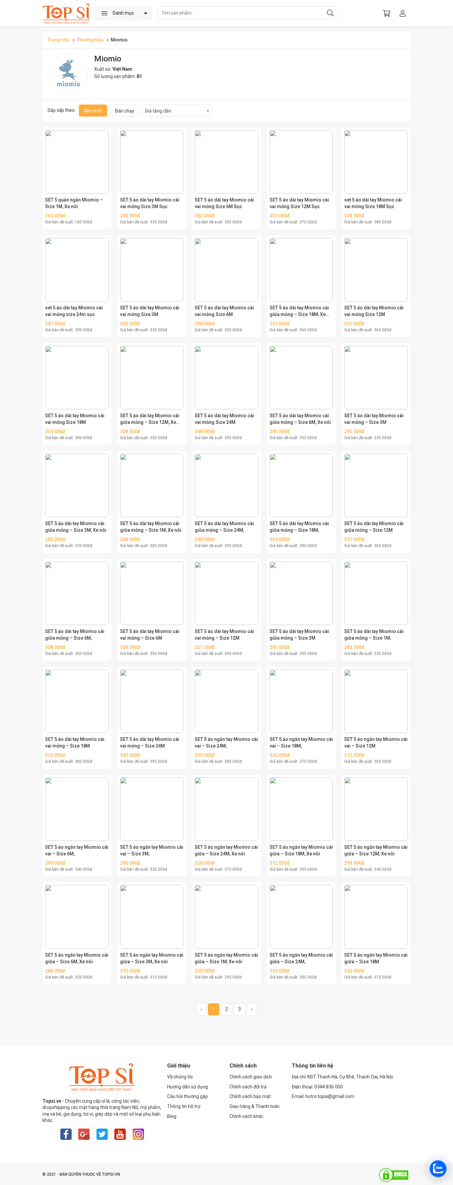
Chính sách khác (246, 1116)
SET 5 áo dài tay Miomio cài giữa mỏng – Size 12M (374, 527)
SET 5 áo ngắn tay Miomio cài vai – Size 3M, (151, 850)
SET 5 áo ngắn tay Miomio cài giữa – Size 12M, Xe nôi (376, 850)
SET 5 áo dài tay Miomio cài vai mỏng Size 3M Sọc (149, 203)
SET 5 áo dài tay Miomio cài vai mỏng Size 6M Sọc (224, 203)
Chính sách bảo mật (250, 1096)
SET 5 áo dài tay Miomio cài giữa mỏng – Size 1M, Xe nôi (150, 527)
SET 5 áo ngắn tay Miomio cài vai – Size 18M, (301, 743)
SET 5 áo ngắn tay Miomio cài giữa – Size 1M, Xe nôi (226, 958)
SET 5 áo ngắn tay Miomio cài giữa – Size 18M (376, 958)
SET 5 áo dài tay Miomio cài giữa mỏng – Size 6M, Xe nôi (300, 419)
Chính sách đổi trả (248, 1086)
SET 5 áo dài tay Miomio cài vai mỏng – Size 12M (224, 635)
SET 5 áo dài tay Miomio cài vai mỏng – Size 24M (149, 743)
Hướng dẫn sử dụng (187, 1086)
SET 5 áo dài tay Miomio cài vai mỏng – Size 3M (374, 419)
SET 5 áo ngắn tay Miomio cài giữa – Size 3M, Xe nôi (151, 958)
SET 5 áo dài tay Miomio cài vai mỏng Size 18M (74, 419)
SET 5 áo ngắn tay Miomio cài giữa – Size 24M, (301, 958)
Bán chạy (124, 111)
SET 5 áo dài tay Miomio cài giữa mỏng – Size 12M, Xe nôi (149, 419)
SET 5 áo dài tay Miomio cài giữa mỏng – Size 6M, (74, 635)
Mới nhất (93, 111)
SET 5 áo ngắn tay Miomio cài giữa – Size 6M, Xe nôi (76, 958)
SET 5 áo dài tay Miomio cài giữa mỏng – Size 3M (299, 635)
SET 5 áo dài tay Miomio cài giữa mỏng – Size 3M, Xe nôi (75, 527)
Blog (171, 1116)
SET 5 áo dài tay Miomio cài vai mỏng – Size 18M (74, 743)
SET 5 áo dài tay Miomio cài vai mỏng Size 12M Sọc (299, 203)
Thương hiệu (90, 39)
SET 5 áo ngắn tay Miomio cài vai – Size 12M (376, 743)
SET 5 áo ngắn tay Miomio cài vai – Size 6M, (76, 850)
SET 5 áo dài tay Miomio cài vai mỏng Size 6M (224, 311)
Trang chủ (58, 39)
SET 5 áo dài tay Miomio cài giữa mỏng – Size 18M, (299, 527)
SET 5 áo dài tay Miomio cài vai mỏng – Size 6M (149, 635)
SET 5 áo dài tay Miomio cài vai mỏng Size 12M (374, 311)
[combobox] (177, 111)
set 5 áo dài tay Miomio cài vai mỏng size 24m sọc (74, 311)
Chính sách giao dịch (250, 1076)
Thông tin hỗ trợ (183, 1106)
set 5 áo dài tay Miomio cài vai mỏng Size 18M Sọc (373, 203)
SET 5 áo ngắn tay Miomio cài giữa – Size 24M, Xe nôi (226, 850)
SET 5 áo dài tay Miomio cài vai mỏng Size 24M (224, 419)
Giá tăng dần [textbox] (158, 111)
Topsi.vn (51, 1101)
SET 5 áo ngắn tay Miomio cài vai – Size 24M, (226, 743)
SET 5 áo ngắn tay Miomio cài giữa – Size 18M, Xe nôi (301, 850)
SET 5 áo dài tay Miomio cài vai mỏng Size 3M (149, 311)
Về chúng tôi (180, 1076)
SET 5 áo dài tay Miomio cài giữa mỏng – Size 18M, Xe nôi (299, 311)
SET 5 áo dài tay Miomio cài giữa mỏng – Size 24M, (224, 527)
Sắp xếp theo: (61, 110)
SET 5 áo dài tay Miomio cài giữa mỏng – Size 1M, (374, 635)
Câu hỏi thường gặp (187, 1096)
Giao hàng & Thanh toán (254, 1106)
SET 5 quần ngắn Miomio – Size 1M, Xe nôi (74, 203)
